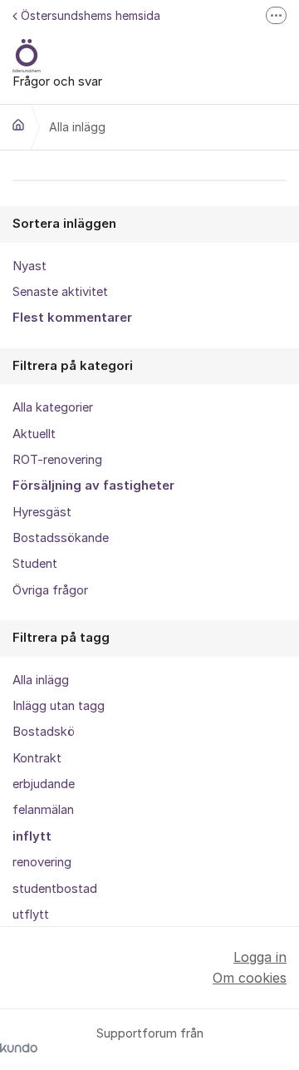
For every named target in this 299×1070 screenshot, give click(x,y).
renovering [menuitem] (41, 862)
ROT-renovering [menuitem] (57, 459)
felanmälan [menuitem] (43, 809)
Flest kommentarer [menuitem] (72, 317)
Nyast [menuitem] (29, 266)
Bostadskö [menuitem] (43, 731)
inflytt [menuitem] (31, 836)
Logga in (260, 957)
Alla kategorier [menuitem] (52, 407)
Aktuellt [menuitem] (34, 434)
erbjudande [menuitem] (43, 784)
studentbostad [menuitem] (54, 888)
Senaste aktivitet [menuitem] (60, 291)
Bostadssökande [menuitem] (60, 537)
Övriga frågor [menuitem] (50, 590)
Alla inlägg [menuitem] (40, 680)
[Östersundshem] (18, 124)
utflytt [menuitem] (30, 914)
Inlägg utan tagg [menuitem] (58, 705)
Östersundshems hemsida (90, 15)
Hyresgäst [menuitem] (41, 512)
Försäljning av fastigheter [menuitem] (93, 485)
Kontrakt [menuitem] (36, 758)
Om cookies (250, 977)
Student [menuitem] (34, 563)
